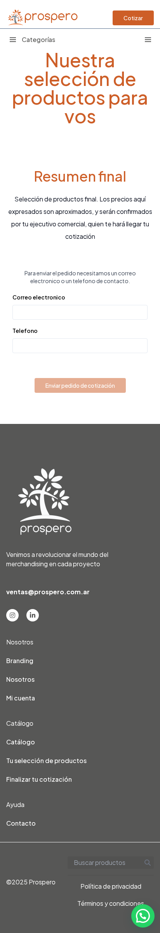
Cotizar (133, 17)
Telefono (25, 330)
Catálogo (20, 742)
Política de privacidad (110, 886)
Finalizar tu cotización (39, 779)
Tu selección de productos (46, 760)
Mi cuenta (20, 698)
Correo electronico (38, 297)
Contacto (21, 823)
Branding (19, 660)
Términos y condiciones (110, 903)
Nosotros (20, 679)
